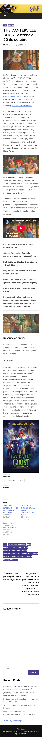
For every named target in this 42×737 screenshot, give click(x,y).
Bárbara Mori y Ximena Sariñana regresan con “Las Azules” (20, 700)
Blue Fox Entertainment (22, 105)
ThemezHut (22, 734)
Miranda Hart (26, 553)
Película (11, 25)
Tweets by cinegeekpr (12, 721)
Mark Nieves (7, 45)
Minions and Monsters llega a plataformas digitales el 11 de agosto (19, 712)
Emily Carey (17, 547)
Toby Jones (13, 559)
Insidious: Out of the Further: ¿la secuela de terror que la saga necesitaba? (20, 687)
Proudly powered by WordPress (15, 731)
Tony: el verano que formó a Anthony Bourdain (19, 706)
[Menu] (4, 16)
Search (6, 668)
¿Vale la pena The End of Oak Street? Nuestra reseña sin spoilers (19, 694)
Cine (5, 25)
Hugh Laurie (16, 550)
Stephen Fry (15, 556)
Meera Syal (16, 553)
